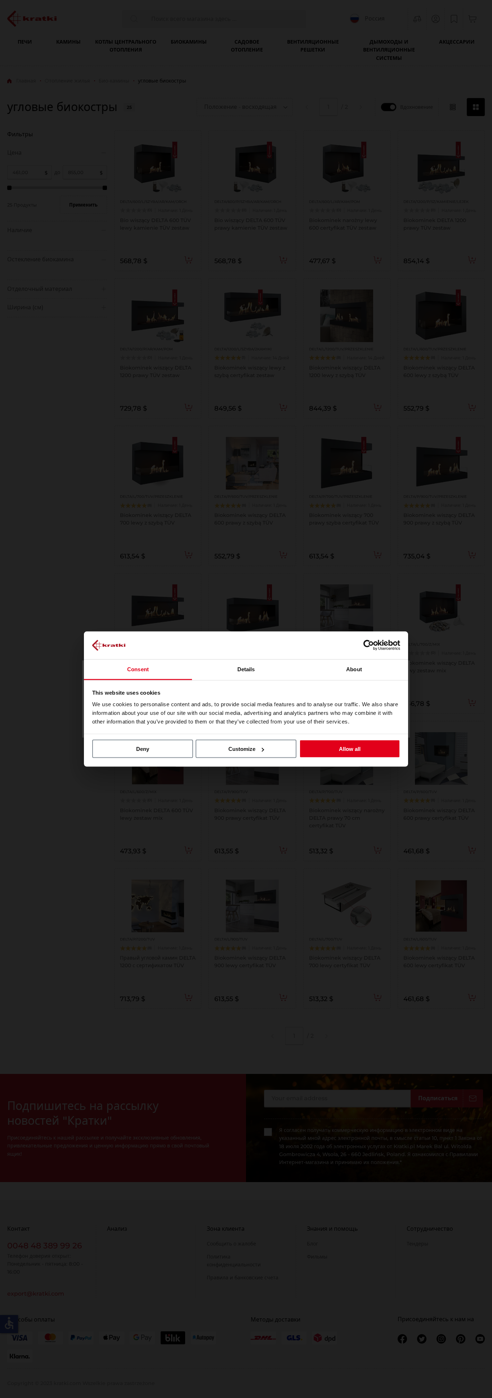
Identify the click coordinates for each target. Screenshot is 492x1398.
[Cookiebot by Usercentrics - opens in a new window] (368, 645)
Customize (241, 749)
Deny (142, 749)
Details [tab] (246, 669)
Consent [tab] (138, 669)
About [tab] (354, 669)
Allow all (350, 749)
